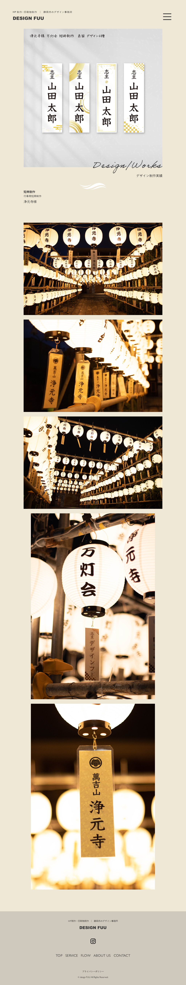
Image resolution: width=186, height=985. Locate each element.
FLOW (86, 955)
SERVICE (71, 955)
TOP (59, 955)
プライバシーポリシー (93, 971)
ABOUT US (102, 955)
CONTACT (122, 955)
